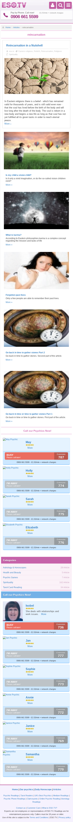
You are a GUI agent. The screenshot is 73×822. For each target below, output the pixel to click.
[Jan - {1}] (13, 637)
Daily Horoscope (43, 789)
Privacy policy (65, 817)
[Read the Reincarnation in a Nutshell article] (36, 93)
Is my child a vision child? (18, 175)
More (7, 123)
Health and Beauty (12, 572)
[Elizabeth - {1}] (13, 524)
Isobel (30, 605)
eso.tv (11, 51)
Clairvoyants (32, 799)
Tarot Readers (27, 795)
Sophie (30, 669)
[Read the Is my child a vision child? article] (36, 170)
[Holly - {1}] (13, 467)
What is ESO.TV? (49, 808)
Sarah (30, 499)
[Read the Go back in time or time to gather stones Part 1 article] (36, 409)
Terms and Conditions (39, 817)
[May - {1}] (13, 439)
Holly (29, 470)
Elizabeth (32, 527)
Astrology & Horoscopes (14, 567)
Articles (16, 27)
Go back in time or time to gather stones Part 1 (29, 414)
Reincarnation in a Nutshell (24, 45)
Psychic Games (10, 577)
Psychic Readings (11, 795)
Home (8, 27)
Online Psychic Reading (49, 799)
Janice (30, 725)
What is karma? (13, 235)
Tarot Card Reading (12, 587)
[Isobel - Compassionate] (13, 611)
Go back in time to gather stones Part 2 (25, 352)
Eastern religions (25, 51)
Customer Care (33, 808)
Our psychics (26, 789)
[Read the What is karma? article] (36, 230)
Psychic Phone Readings (14, 799)
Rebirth (37, 51)
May (28, 442)
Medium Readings (61, 795)
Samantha (32, 754)
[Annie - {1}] (13, 694)
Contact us (21, 808)
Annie (30, 697)
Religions (58, 51)
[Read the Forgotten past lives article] (36, 290)
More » (9, 185)
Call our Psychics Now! (17, 594)
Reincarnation (47, 51)
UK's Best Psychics (43, 795)
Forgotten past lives (16, 295)
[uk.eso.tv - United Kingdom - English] (14, 7)
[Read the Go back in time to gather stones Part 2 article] (36, 348)
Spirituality (13, 54)
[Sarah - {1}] (13, 496)
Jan (28, 640)
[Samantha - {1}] (13, 753)
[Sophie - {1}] (13, 666)
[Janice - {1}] (13, 723)
